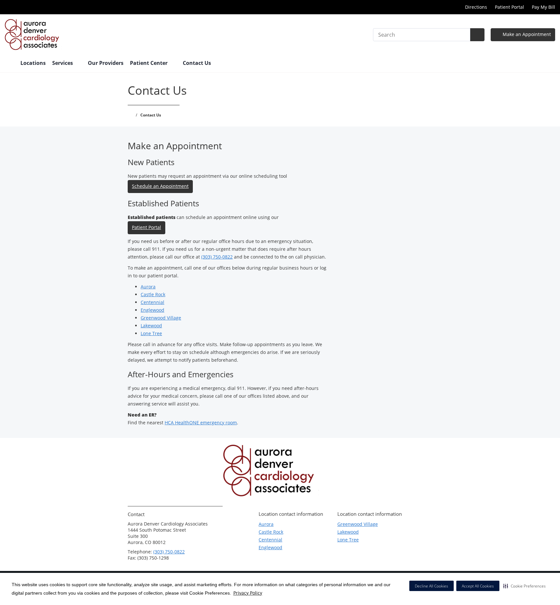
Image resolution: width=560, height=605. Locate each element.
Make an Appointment (526, 34)
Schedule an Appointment (160, 186)
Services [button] (63, 63)
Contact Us (197, 63)
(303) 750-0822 (217, 257)
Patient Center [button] (149, 63)
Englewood (152, 310)
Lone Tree (151, 333)
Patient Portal (509, 7)
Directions (476, 7)
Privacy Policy (247, 593)
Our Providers (105, 63)
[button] (524, 586)
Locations (33, 63)
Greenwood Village (161, 318)
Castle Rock (153, 294)
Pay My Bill (543, 7)
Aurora (148, 287)
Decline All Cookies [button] (431, 586)
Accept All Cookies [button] (478, 586)
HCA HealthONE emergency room (201, 422)
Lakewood (151, 325)
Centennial (152, 302)
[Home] (9, 63)
